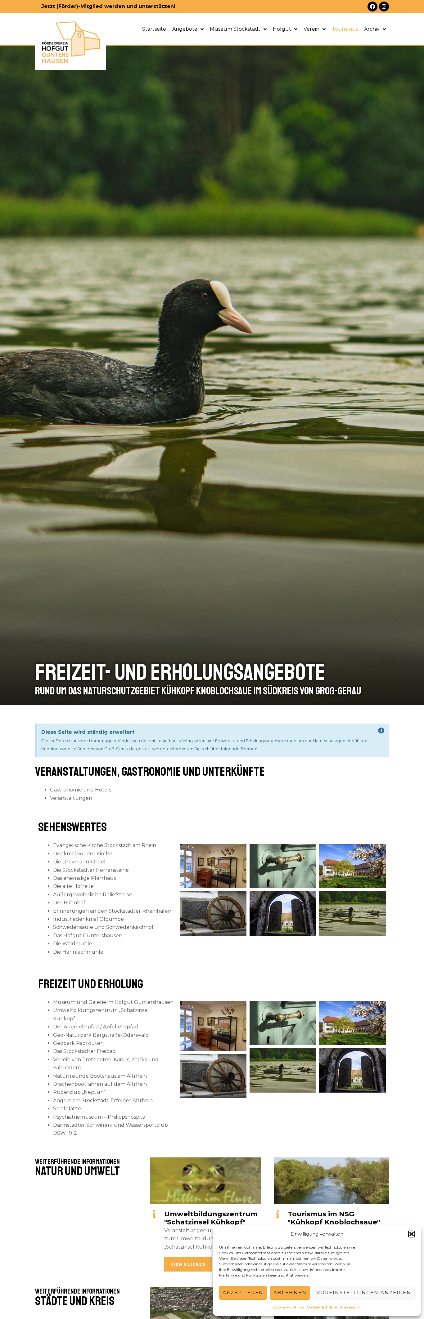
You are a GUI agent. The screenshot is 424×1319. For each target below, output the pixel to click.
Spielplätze (67, 1109)
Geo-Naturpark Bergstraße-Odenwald (101, 1035)
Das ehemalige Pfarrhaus (84, 878)
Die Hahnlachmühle (78, 952)
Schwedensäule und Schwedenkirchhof (103, 927)
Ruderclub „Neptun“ (79, 1092)
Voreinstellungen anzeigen (364, 1292)
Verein (311, 29)
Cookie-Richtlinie (288, 1307)
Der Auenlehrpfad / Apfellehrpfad (95, 1027)
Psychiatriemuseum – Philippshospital (100, 1117)
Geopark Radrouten (78, 1043)
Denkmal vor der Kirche (82, 854)
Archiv (372, 29)
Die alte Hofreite (73, 886)
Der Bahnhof (69, 903)
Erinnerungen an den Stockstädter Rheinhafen (112, 911)
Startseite (154, 29)
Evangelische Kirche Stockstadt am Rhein (104, 845)
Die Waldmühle (72, 944)
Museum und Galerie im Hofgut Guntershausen (113, 1002)
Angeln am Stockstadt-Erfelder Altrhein (103, 1100)
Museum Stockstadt (235, 29)
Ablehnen (290, 1292)
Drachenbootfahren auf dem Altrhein (100, 1084)
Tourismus (345, 29)
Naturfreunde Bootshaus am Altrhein (100, 1076)
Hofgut (282, 29)
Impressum (350, 1307)
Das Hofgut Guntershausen (87, 935)
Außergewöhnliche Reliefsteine (92, 895)
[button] (411, 1234)
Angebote (184, 29)
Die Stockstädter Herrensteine (91, 870)
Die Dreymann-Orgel (79, 862)
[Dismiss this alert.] (381, 731)
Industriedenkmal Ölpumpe (88, 919)
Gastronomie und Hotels (80, 790)
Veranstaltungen (71, 798)
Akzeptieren (243, 1292)
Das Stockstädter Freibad (84, 1051)
